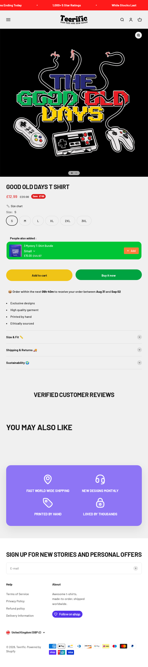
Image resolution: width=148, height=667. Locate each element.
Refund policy (15, 608)
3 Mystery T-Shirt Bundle (38, 245)
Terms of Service (17, 594)
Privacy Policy (15, 601)
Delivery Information (20, 615)
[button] (14, 206)
